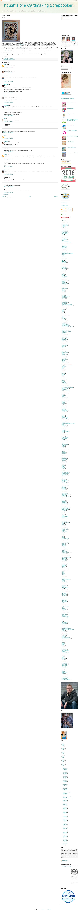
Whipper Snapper (64, 665)
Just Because (64, 445)
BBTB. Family (64, 261)
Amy (5, 75)
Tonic (63, 642)
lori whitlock (64, 461)
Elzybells (63, 360)
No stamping (64, 486)
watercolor (63, 659)
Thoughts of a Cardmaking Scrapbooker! (38, 5)
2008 (63, 767)
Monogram (63, 471)
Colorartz (63, 309)
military (63, 466)
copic (63, 310)
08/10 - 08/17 (65, 801)
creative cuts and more (65, 324)
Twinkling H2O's (64, 649)
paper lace (63, 497)
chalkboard (63, 294)
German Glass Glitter (65, 388)
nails (62, 478)
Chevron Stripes (64, 297)
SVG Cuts (63, 613)
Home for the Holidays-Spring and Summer (68, 423)
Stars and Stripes (64, 601)
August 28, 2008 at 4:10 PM (8, 151)
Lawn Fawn (64, 453)
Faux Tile (63, 373)
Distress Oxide (64, 344)
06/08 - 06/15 (65, 813)
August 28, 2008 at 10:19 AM (8, 121)
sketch (63, 572)
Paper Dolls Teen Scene (65, 494)
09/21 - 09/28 (65, 785)
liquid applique (64, 458)
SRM (62, 592)
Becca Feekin (64, 262)
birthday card (64, 267)
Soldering (63, 578)
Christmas (63, 298)
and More (63, 245)
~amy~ (5, 70)
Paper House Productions (66, 496)
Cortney (63, 313)
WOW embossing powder (66, 677)
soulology (63, 580)
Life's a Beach (64, 457)
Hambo (63, 404)
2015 (63, 757)
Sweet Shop (64, 615)
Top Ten (63, 644)
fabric (63, 367)
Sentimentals (64, 558)
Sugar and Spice (64, 609)
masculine (63, 464)
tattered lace (64, 624)
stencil (63, 602)
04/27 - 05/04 (65, 821)
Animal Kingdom (64, 246)
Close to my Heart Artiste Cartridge (67, 305)
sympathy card (64, 617)
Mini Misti (63, 468)
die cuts (63, 340)
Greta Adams (6, 105)
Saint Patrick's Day (65, 542)
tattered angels (64, 623)
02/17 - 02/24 (65, 835)
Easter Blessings (64, 355)
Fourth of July (64, 382)
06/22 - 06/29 (65, 811)
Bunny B (5, 64)
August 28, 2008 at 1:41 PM (8, 132)
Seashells (63, 556)
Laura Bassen (64, 452)
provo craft (63, 524)
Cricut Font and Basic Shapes (66, 331)
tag (62, 621)
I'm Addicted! (65, 794)
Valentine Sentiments (65, 652)
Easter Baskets (64, 354)
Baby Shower (64, 256)
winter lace (63, 671)
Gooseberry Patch (65, 397)
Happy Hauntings (64, 410)
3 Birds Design (64, 223)
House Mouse (64, 426)
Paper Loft (63, 500)
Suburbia (63, 608)
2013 (63, 760)
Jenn (5, 135)
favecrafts (63, 374)
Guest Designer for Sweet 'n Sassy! (72, 152)
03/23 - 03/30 (65, 828)
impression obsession (65, 431)
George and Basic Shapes (66, 386)
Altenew (63, 238)
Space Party (64, 581)
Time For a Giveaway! (70, 141)
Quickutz (63, 530)
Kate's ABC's (64, 450)
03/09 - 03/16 (65, 831)
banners (63, 259)
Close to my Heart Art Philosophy (67, 304)
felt (62, 375)
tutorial (63, 648)
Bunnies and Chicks (65, 280)
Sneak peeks (64, 575)
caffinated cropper (65, 283)
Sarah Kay (63, 544)
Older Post (55, 196)
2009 (63, 765)
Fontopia (63, 381)
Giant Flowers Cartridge (65, 390)
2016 (63, 756)
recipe (63, 537)
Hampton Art (64, 405)
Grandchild (63, 401)
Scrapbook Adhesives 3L (66, 552)
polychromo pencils (65, 516)
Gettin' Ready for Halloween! (67, 796)
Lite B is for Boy (64, 459)
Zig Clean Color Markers (66, 679)
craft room (63, 319)
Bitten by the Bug (64, 268)
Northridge (63, 489)
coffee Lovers (64, 308)
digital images (64, 341)
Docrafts (63, 346)
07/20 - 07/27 (65, 805)
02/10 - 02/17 (65, 836)
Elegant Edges (64, 359)
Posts (63, 17)
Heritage (63, 415)
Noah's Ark (63, 487)
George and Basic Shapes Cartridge (67, 387)
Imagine (63, 429)
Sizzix (63, 571)
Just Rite (10, 59)
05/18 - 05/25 (65, 817)
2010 (63, 764)
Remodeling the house (65, 538)
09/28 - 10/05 (65, 784)
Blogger (49, 909)
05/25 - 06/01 (65, 816)
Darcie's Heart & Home (65, 337)
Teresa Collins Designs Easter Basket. (68, 629)
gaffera (43, 909)
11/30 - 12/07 (65, 773)
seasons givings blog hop (66, 557)
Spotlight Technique (65, 587)
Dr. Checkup (64, 351)
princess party (64, 521)
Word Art (63, 673)
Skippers (63, 573)
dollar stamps (64, 348)
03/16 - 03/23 (65, 829)
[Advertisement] (67, 27)
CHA (62, 289)
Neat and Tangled (64, 480)
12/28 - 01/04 (65, 768)
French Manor (64, 383)
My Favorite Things (65, 475)
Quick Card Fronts (65, 529)
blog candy (63, 269)
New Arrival (63, 481)
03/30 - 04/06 (65, 827)
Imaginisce (63, 430)
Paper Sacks (64, 501)
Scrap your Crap (64, 551)
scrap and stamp (64, 549)
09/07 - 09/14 (65, 788)
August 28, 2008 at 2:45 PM (8, 145)
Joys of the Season (65, 444)
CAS (62, 287)
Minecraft (63, 467)
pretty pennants (64, 518)
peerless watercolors (65, 508)
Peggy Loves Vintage (65, 509)
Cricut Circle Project (65, 330)
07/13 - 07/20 (65, 807)
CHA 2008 (63, 290)
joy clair (63, 443)
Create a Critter (64, 323)
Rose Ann (5, 141)
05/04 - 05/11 (65, 820)
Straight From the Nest (65, 606)
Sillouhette (63, 567)
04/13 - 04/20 (65, 824)
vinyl (62, 657)
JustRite (63, 447)
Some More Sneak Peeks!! (67, 792)
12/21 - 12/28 (65, 769)
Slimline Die (64, 574)
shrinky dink (64, 564)
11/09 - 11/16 (65, 777)
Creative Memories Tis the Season (67, 326)
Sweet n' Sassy (13, 59)
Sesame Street (64, 559)
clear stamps (64, 303)
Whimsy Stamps (64, 664)
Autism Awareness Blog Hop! (71, 147)
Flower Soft (63, 379)
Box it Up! (63, 274)
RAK (62, 535)
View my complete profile (65, 861)
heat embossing (64, 411)
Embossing (63, 361)
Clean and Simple (65, 302)
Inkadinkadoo (64, 433)
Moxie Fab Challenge (65, 473)
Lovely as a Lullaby (64, 202)
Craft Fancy (63, 318)
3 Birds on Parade (65, 224)
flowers (63, 380)
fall (62, 368)
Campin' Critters (64, 284)
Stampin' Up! (64, 599)
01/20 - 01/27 (65, 840)
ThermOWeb (64, 635)
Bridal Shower (64, 277)
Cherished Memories (65, 296)
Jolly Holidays (64, 440)
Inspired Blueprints (65, 437)
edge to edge (64, 358)
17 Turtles (63, 220)
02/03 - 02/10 (65, 837)
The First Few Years (65, 634)
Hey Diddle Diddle (65, 417)
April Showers (64, 248)
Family (63, 369)
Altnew (63, 240)
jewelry (63, 439)
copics (63, 312)
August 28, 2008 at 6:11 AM (8, 102)
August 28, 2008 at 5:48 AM (8, 92)
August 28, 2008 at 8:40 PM (8, 174)
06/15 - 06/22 (65, 812)
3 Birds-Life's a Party (65, 225)
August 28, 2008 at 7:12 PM (8, 159)
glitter (63, 394)
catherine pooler (64, 288)
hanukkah (63, 408)
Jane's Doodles (64, 438)
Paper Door (64, 495)
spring (63, 588)
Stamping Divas (64, 600)
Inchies (63, 432)
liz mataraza (6, 169)
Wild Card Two (64, 667)
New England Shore (65, 482)
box (62, 273)
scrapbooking (64, 553)
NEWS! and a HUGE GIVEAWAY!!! (72, 130)
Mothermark (6, 84)
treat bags (63, 645)
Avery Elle (63, 254)
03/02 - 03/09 (65, 832)
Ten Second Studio (65, 627)
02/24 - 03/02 (65, 833)
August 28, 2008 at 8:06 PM (8, 166)
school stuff (63, 546)
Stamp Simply (64, 595)
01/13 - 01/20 (65, 841)
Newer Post (4, 196)
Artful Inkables (21, 44)
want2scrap (64, 658)
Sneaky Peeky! (65, 793)
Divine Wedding (64, 345)
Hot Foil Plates (64, 425)
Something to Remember (66, 579)
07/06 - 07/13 (65, 808)
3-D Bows (63, 226)
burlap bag (63, 281)
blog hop (63, 270)
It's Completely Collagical (64, 205)
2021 (63, 749)
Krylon (63, 451)
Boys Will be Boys (64, 276)
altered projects (64, 239)
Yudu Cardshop (64, 678)
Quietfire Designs (64, 531)
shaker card (64, 560)
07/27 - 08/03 (65, 804)
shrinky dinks (64, 565)
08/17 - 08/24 (65, 800)
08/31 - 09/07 (65, 789)
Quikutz (63, 532)
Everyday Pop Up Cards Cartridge (67, 365)
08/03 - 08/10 (65, 803)
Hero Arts (63, 416)
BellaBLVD (63, 263)
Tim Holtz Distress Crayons (66, 637)
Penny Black (64, 510)
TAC (62, 620)
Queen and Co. (64, 528)
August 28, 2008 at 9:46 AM (8, 115)
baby (62, 255)
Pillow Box (63, 514)
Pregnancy (63, 517)
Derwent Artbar (64, 339)
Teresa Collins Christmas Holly (66, 628)
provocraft (63, 525)
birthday (63, 266)
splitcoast (63, 586)
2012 (63, 761)
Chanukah (63, 295)
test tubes (63, 630)
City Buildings (64, 301)
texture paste (64, 631)
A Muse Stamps (64, 231)
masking (63, 465)
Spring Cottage (64, 589)
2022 (63, 748)
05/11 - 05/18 (65, 819)
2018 (63, 753)
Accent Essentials (64, 233)
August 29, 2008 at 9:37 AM (8, 192)
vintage (63, 656)
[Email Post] (15, 58)
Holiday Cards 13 (64, 419)
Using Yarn (63, 651)
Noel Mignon (64, 488)
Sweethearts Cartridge (65, 616)
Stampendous (64, 596)
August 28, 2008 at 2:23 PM (8, 138)
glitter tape (63, 395)
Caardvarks (64, 282)
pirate (63, 515)
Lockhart (63, 460)
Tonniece (5, 95)
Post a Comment (5, 194)
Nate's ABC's (64, 479)
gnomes (63, 396)
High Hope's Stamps (65, 418)
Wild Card (63, 666)
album (63, 234)
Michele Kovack (64, 860)
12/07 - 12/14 (65, 772)
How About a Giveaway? (70, 108)
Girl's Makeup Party (65, 393)
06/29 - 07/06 (65, 809)
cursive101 (63, 333)
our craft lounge (64, 493)
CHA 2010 (63, 291)
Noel (5, 118)
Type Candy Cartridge (65, 650)
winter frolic (63, 670)
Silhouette (63, 566)
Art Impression (64, 249)
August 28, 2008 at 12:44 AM (8, 67)
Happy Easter (64, 409)
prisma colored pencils (65, 522)
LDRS (63, 454)
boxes (63, 275)
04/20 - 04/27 (65, 823)
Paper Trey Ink (64, 502)
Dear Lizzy (63, 338)
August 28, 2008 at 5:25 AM (8, 81)
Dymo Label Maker (65, 352)
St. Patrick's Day (64, 594)
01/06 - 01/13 (65, 843)
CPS (62, 317)
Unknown (5, 154)
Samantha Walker (64, 543)
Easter (63, 353)
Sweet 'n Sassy (8, 50)
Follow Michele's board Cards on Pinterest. (67, 98)
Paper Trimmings (64, 503)
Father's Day (64, 372)
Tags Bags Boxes (64, 622)
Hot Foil (63, 424)
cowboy (63, 316)
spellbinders (64, 585)
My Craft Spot (64, 474)
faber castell (64, 366)
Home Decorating (64, 422)
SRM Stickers (64, 593)
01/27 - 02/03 (65, 839)
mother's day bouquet (65, 472)
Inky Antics (63, 436)
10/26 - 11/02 (65, 780)
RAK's (63, 536)
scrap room (63, 550)
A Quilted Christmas (65, 232)
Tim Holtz (63, 636)
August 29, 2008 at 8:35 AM (8, 186)
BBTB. (63, 260)
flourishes (63, 376)
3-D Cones (63, 227)
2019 (63, 752)
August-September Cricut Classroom (67, 253)
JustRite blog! (21, 47)
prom (63, 523)
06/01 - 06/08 (65, 815)
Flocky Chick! (65, 797)
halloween (63, 403)
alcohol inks (64, 235)
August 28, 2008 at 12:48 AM (8, 72)
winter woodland (64, 672)
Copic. (63, 311)
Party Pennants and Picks (66, 507)
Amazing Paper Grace (65, 241)
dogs (62, 347)
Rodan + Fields (64, 539)
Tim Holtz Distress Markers (66, 638)
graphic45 (63, 402)
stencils (63, 603)
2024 (63, 745)
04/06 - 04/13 (65, 825)
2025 (63, 744)
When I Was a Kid (64, 663)
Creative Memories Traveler (66, 327)
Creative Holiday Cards (65, 325)
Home (30, 196)
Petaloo (63, 511)
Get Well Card (64, 389)
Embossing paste (64, 362)
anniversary (64, 247)
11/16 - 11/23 (65, 776)
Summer (63, 610)
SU (62, 607)
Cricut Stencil (64, 332)
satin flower (63, 545)
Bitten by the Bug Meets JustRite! (68, 798)
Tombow (63, 641)
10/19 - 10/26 (65, 781)
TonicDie (63, 643)
